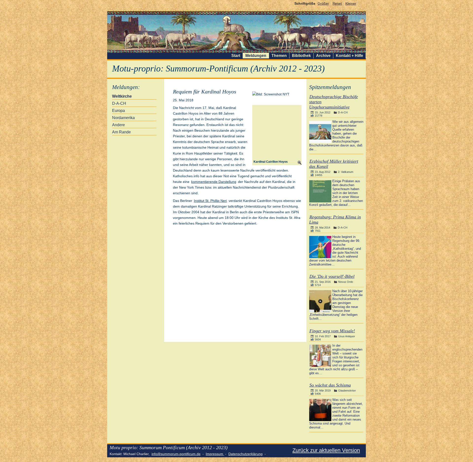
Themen (279, 55)
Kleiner (350, 3)
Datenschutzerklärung (245, 454)
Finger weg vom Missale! (332, 330)
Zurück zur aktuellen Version (326, 450)
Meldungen (255, 55)
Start (235, 55)
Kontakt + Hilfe (349, 55)
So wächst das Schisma (330, 385)
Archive (323, 55)
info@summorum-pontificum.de (176, 454)
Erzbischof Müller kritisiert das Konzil (333, 164)
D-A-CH (119, 103)
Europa (118, 110)
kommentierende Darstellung (213, 182)
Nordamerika (123, 118)
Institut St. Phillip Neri (210, 201)
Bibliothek (301, 55)
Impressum (215, 454)
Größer (323, 3)
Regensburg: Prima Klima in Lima (335, 219)
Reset (337, 3)
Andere (118, 125)
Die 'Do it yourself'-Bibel (332, 276)
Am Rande (121, 132)
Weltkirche (122, 96)
